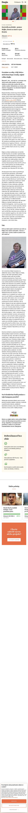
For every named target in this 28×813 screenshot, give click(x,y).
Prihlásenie (17, 2)
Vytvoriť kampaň (14, 539)
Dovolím (14, 801)
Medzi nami (5, 67)
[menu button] (25, 2)
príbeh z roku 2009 (11, 100)
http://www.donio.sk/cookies (10, 797)
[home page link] (5, 2)
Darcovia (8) (10, 58)
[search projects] (22, 2)
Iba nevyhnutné (14, 805)
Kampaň (4, 58)
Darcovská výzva (18, 58)
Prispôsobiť (13, 809)
